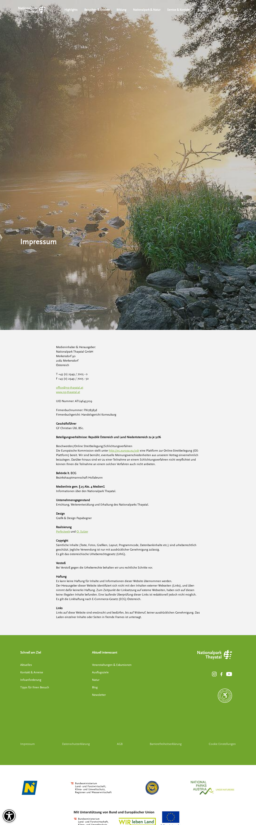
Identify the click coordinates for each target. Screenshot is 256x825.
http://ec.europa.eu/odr (124, 450)
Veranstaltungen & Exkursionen (112, 665)
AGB (120, 744)
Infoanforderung (30, 680)
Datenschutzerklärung (76, 744)
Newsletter (99, 695)
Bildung (121, 9)
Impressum (27, 744)
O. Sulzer (82, 531)
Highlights (71, 9)
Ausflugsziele (100, 672)
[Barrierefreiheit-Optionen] (9, 815)
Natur (95, 680)
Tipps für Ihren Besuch (34, 687)
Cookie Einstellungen (222, 744)
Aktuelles (26, 665)
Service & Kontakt (178, 9)
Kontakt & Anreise (31, 672)
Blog (95, 687)
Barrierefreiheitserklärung (166, 744)
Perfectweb (63, 531)
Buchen (202, 10)
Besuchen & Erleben (97, 9)
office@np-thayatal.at (69, 387)
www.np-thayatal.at (68, 392)
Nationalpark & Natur (146, 9)
